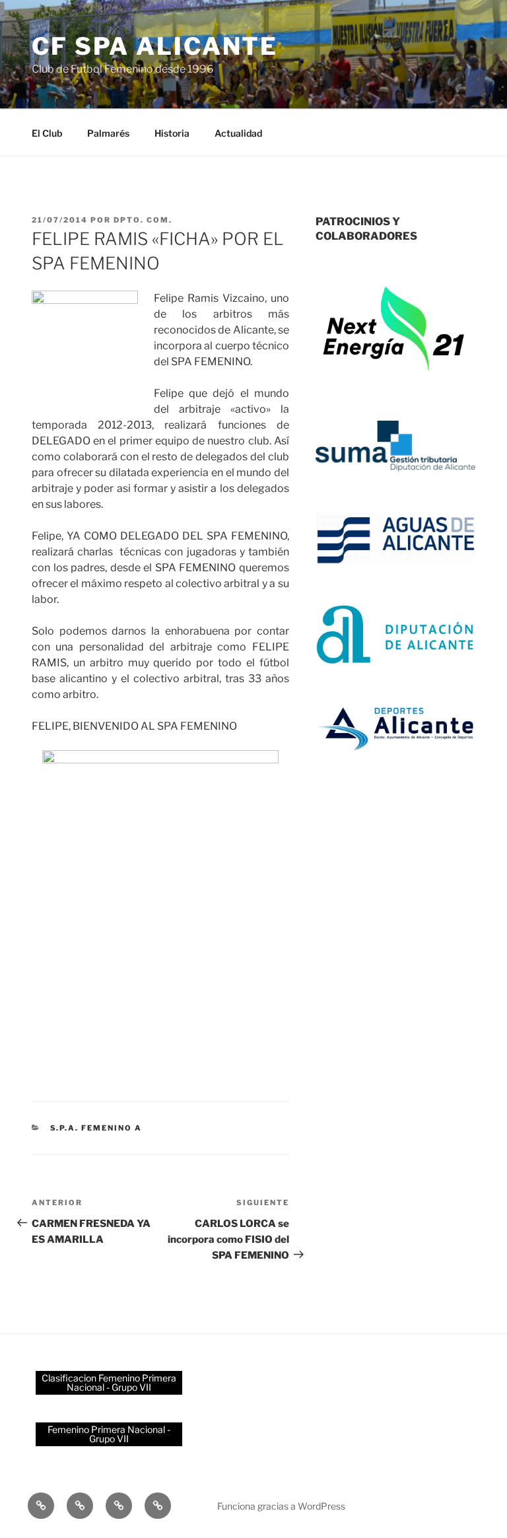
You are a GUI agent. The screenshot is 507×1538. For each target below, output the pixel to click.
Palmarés (108, 133)
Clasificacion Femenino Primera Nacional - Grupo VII (109, 1382)
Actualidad (238, 133)
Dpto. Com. (143, 220)
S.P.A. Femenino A (96, 1128)
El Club (47, 133)
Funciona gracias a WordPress (281, 1506)
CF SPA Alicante (155, 46)
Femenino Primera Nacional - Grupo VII (109, 1434)
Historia (171, 133)
